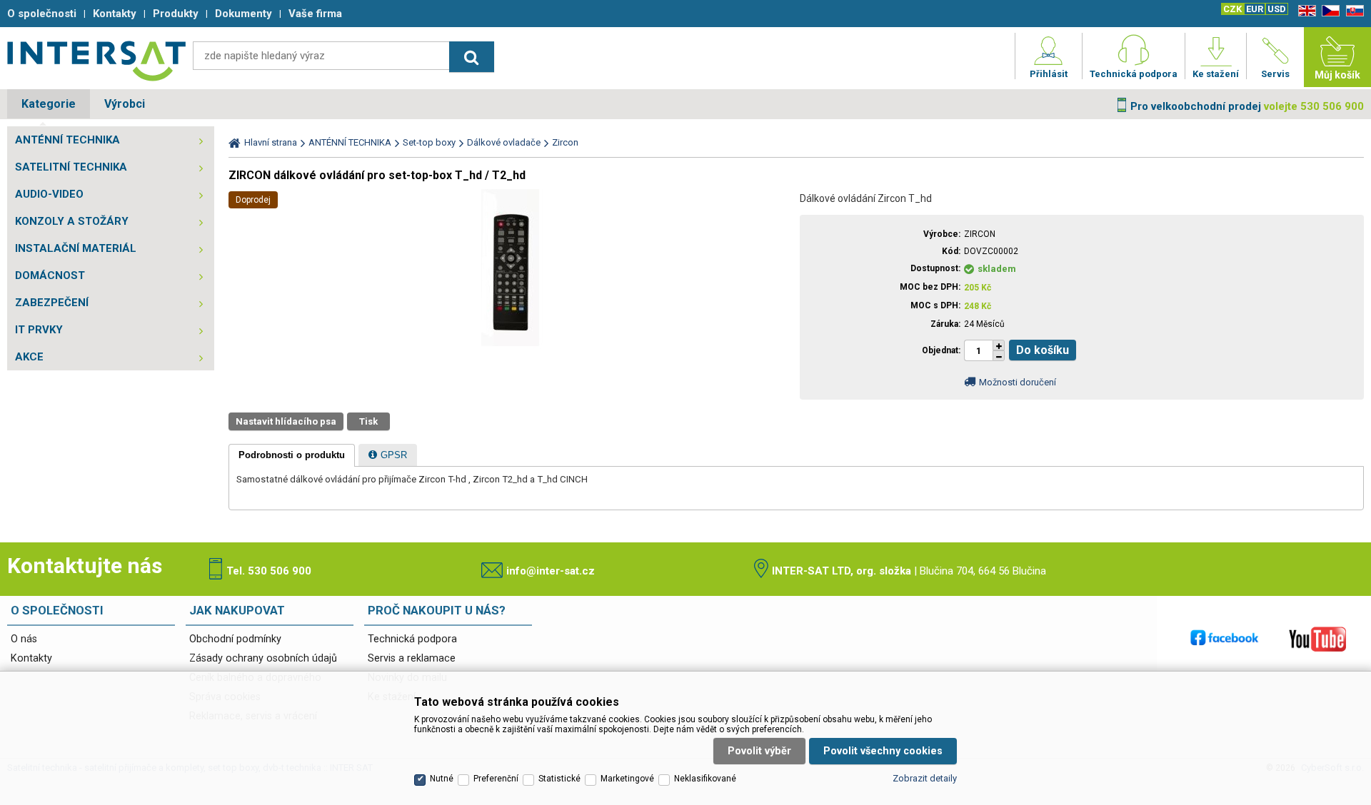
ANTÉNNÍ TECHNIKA (67, 139)
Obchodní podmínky (235, 639)
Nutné (441, 779)
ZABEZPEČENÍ (52, 302)
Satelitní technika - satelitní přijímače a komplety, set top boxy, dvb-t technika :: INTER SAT (96, 60)
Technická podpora (412, 639)
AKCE (29, 356)
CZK (1232, 9)
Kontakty (31, 658)
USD (1276, 9)
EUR (1254, 9)
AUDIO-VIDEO (49, 194)
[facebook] (1224, 638)
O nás (24, 639)
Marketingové (627, 779)
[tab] (291, 455)
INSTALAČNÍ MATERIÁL (75, 248)
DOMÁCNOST (50, 275)
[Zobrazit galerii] (510, 348)
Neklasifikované (705, 779)
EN (1304, 11)
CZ (1328, 11)
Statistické (559, 779)
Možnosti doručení (1017, 382)
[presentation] (291, 455)
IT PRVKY (39, 329)
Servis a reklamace (412, 658)
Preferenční (495, 779)
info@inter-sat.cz (550, 570)
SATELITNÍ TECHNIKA (71, 167)
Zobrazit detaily (925, 778)
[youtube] (1317, 638)
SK (1352, 11)
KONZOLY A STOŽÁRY (72, 221)
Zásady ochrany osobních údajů (263, 658)
